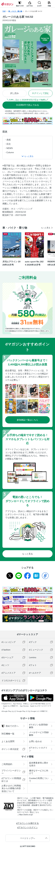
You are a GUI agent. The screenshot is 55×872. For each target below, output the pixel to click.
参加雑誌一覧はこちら (27, 420)
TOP (4, 11)
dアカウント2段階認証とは (11, 779)
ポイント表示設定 (10, 749)
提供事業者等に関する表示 (38, 764)
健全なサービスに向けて (38, 771)
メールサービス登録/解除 (39, 733)
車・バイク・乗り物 (15, 11)
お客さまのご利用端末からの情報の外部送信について (11, 788)
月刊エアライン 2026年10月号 (11, 263)
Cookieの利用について (39, 779)
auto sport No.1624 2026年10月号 (34, 263)
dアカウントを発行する (27, 823)
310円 (27, 105)
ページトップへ (27, 838)
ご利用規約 (7, 764)
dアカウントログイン (38, 749)
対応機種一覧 (8, 733)
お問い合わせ (35, 741)
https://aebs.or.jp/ (26, 815)
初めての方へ (12, 726)
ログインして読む (40, 93)
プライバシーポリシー (11, 771)
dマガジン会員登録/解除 (38, 726)
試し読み (14, 93)
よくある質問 (8, 741)
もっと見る (45, 228)
